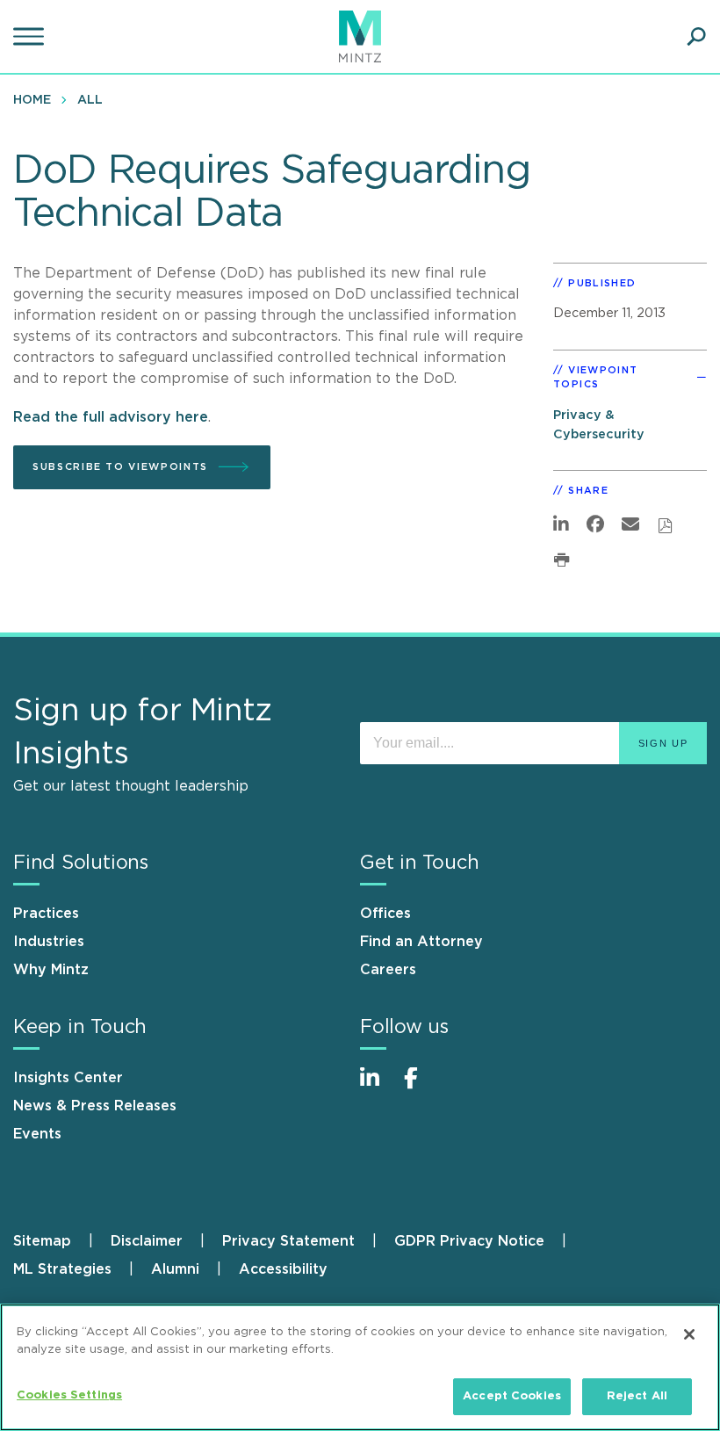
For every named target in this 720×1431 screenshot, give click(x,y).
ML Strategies (62, 1269)
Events (37, 1134)
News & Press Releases (94, 1106)
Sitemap (42, 1241)
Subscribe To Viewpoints (120, 467)
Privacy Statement (288, 1241)
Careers (388, 970)
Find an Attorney (421, 942)
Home (32, 100)
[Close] (689, 1334)
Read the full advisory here (110, 417)
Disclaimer (147, 1241)
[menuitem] (36, 99)
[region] (360, 1367)
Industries (48, 942)
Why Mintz (51, 970)
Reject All (637, 1396)
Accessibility (283, 1269)
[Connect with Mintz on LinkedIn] (377, 1087)
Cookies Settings (69, 1395)
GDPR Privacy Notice (469, 1241)
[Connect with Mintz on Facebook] (421, 1087)
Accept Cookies (512, 1396)
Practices (46, 914)
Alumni (175, 1269)
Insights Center (68, 1078)
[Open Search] (696, 37)
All (90, 100)
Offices (385, 914)
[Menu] (30, 36)
